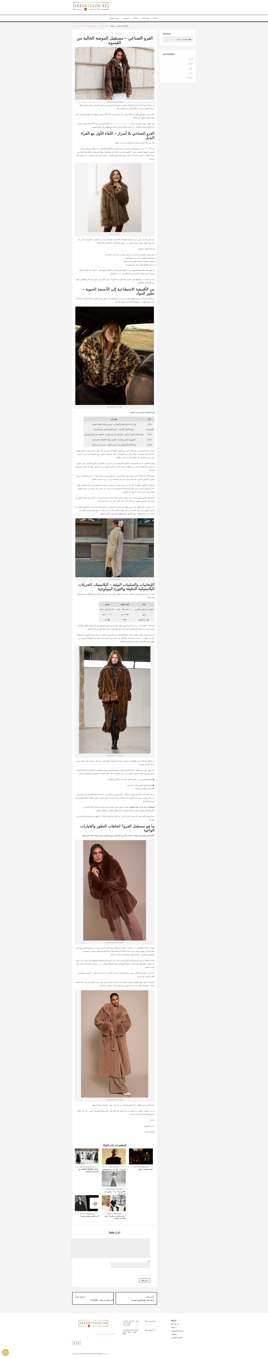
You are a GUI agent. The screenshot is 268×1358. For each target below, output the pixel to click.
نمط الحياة (145, 18)
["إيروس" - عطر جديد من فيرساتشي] (114, 1156)
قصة (126, 243)
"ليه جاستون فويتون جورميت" (89, 1216)
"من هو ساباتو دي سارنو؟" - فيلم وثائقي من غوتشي (115, 1217)
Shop (155, 18)
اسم (148, 1261)
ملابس (100, 964)
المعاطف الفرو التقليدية (121, 123)
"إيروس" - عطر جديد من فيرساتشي (114, 1169)
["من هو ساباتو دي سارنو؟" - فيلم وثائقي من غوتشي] (114, 1203)
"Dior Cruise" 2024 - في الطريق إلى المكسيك (88, 1170)
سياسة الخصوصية (177, 1331)
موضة (117, 18)
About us (175, 1324)
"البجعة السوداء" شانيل (145, 1169)
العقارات (111, 18)
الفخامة (119, 273)
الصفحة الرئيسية (122, 26)
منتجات (135, 18)
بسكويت (174, 1334)
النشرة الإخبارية (176, 1337)
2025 (147, 148)
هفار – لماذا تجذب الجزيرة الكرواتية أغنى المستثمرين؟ (130, 1323)
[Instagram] (79, 1343)
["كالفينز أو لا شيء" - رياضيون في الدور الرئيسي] (114, 1179)
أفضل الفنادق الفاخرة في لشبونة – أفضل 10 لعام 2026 (130, 1332)
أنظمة (173, 1327)
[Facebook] (74, 1343)
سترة (142, 638)
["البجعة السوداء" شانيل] (141, 1156)
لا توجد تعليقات (105, 34)
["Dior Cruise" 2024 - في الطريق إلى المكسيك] (87, 1156)
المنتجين (126, 18)
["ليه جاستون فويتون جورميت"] (87, 1203)
